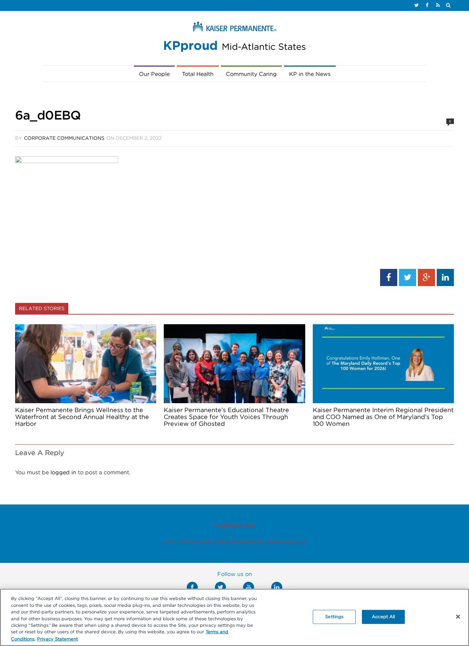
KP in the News (310, 74)
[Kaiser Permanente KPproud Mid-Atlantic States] (234, 38)
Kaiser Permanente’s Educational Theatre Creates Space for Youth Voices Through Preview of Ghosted (226, 417)
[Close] (458, 616)
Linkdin (276, 587)
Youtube (248, 587)
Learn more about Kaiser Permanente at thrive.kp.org (234, 542)
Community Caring (251, 74)
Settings (334, 616)
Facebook (192, 587)
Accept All (383, 616)
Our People (154, 74)
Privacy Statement (57, 639)
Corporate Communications (64, 138)
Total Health (198, 74)
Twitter (220, 587)
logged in (63, 472)
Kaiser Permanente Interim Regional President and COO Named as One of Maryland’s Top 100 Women (383, 417)
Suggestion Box (234, 525)
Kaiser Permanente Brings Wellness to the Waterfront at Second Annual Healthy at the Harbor (82, 417)
